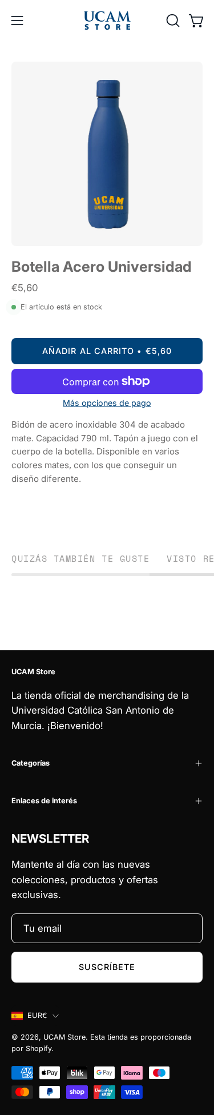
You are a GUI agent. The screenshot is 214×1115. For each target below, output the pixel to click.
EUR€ (37, 1015)
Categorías (30, 763)
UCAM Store (64, 1037)
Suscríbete (107, 967)
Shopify (38, 1048)
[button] (172, 21)
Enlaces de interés (44, 800)
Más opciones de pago (107, 403)
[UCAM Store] (107, 21)
